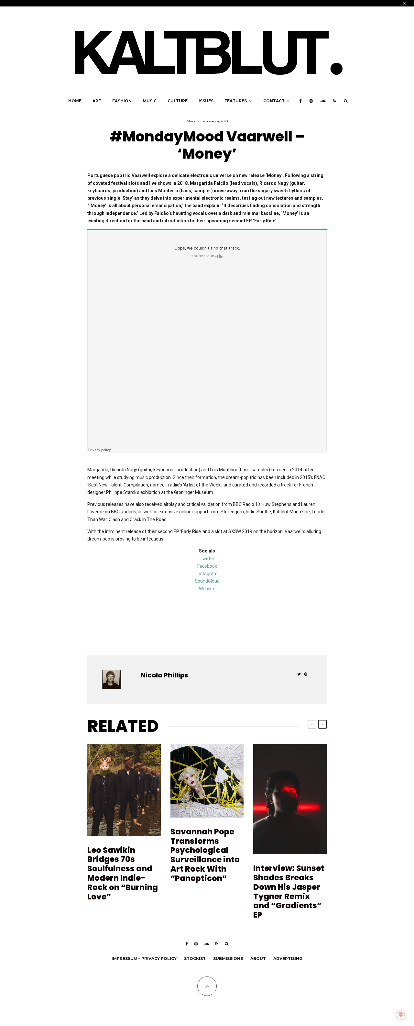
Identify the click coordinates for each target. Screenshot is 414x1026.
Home (75, 100)
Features (235, 100)
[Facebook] (301, 101)
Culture (178, 100)
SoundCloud (207, 581)
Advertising (287, 958)
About (258, 958)
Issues (206, 100)
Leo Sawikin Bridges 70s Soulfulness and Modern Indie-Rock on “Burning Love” (122, 874)
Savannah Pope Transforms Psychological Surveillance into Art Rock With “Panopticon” (205, 855)
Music (150, 100)
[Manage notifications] (401, 1014)
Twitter (207, 558)
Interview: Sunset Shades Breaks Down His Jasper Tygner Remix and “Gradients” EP (288, 892)
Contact (274, 100)
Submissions (228, 958)
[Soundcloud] (323, 101)
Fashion (122, 100)
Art (97, 100)
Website (207, 588)
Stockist (195, 958)
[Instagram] (311, 101)
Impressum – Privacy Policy (144, 958)
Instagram (207, 573)
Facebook (207, 566)
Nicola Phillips (164, 675)
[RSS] (334, 101)
